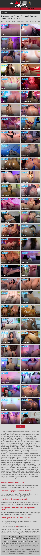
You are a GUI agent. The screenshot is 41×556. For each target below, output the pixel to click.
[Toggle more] (39, 21)
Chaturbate (7, 541)
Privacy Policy (32, 536)
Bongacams (5, 543)
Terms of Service (22, 536)
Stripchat (15, 541)
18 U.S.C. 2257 (7, 536)
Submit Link (6, 538)
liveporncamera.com (8, 551)
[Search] (2, 12)
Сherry (32, 541)
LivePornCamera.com (17, 538)
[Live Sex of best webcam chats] (20, 7)
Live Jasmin (22, 541)
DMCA (14, 536)
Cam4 (27, 541)
